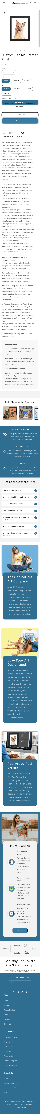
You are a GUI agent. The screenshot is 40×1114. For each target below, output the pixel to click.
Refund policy (18, 1104)
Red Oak (16, 81)
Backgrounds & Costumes (13, 1088)
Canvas (6, 1001)
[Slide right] (24, 51)
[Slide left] (15, 51)
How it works (8, 1051)
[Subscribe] (30, 983)
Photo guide (8, 1056)
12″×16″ (17, 89)
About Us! (7, 1078)
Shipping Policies (10, 1042)
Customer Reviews (11, 1037)
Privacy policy (29, 1104)
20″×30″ (7, 93)
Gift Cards (8, 1024)
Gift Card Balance (10, 1065)
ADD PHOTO (20, 102)
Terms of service (21, 1107)
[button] (4, 3)
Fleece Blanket (9, 1010)
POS (21, 1101)
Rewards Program (10, 1061)
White (26, 81)
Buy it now (20, 121)
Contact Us (8, 1047)
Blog (5, 1093)
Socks (6, 1015)
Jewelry (7, 1019)
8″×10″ (6, 89)
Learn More (20, 930)
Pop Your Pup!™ (15, 1101)
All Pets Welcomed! (11, 1083)
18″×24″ (28, 89)
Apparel (7, 1005)
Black (6, 81)
